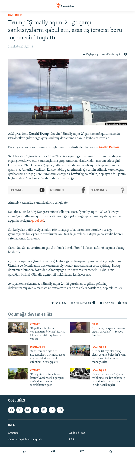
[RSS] (52, 410)
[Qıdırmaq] (111, 451)
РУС (81, 451)
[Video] (24, 451)
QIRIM (95, 324)
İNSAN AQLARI (37, 347)
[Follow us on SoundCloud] (36, 410)
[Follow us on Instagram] (44, 410)
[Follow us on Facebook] (11, 410)
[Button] (90, 54)
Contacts (13, 433)
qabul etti (37, 220)
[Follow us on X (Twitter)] (19, 410)
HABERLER (15, 15)
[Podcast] (60, 410)
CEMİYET (35, 324)
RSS (71, 439)
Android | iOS (77, 433)
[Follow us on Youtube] (27, 410)
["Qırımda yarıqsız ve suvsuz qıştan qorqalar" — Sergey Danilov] (80, 327)
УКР (53, 451)
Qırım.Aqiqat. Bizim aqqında (25, 439)
